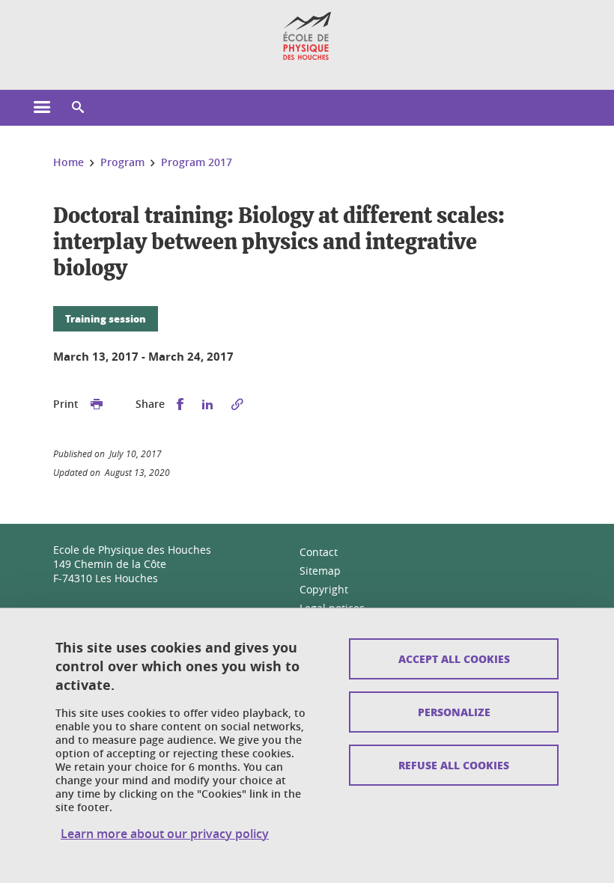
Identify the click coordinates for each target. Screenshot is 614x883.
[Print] (97, 404)
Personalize (454, 711)
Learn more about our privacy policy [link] (165, 833)
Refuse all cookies (453, 764)
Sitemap (320, 570)
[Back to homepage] (307, 36)
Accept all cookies (454, 658)
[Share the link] (237, 404)
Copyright (324, 589)
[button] (78, 108)
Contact (319, 552)
